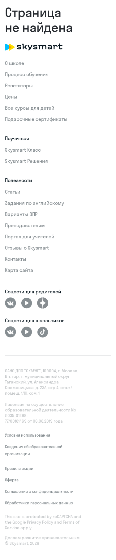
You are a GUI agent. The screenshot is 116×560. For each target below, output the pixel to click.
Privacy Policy (40, 522)
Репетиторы (19, 85)
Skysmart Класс (23, 150)
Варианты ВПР (21, 214)
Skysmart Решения (26, 161)
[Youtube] (26, 303)
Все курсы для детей (29, 108)
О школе (14, 63)
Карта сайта (19, 270)
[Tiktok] (42, 331)
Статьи (12, 192)
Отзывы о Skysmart (27, 248)
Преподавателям (25, 225)
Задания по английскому (34, 203)
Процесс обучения (27, 74)
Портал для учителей (29, 236)
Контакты (15, 259)
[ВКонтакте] (10, 303)
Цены (11, 97)
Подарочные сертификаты (36, 119)
